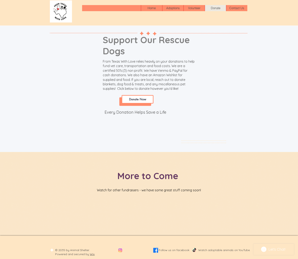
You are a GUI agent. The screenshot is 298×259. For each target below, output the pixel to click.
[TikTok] (194, 250)
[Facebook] (155, 250)
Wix (92, 254)
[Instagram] (120, 250)
